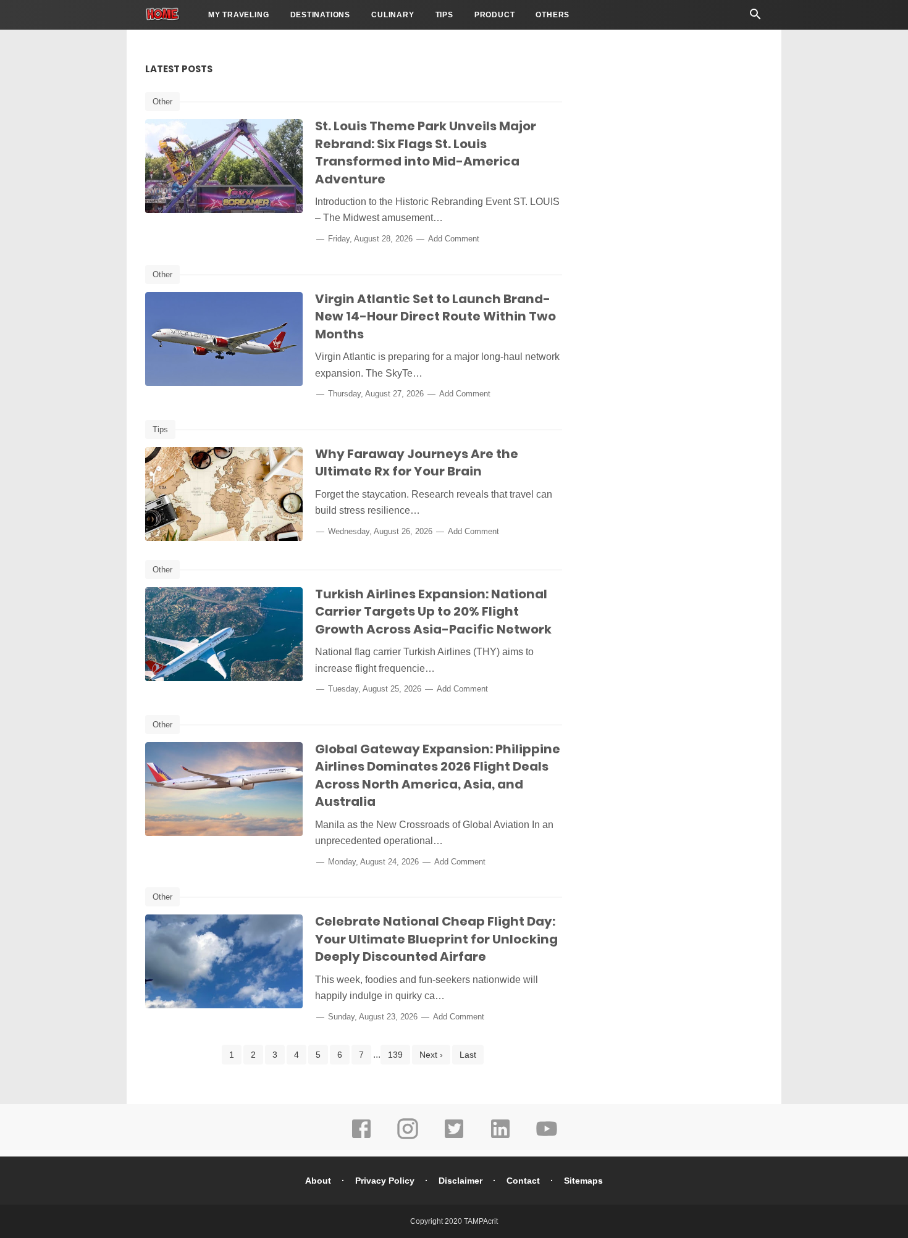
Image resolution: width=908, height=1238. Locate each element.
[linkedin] (500, 1137)
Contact (523, 1181)
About (318, 1181)
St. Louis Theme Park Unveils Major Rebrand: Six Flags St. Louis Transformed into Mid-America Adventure (425, 152)
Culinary (392, 14)
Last (468, 1055)
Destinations (320, 14)
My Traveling (238, 14)
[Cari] (755, 17)
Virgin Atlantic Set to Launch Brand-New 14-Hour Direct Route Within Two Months (435, 316)
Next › (431, 1055)
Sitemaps (583, 1181)
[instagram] (407, 1137)
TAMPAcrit (481, 1221)
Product (494, 14)
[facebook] (361, 1137)
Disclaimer (460, 1181)
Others (553, 14)
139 (395, 1055)
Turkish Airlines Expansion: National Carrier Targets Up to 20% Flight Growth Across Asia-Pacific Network (433, 611)
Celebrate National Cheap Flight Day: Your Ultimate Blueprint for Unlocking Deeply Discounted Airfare (436, 939)
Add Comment (453, 238)
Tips (444, 14)
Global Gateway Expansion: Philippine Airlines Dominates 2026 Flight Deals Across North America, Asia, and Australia (437, 775)
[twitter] (454, 1137)
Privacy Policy (384, 1181)
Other (162, 101)
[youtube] (546, 1137)
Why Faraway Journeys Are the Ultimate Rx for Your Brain (416, 462)
